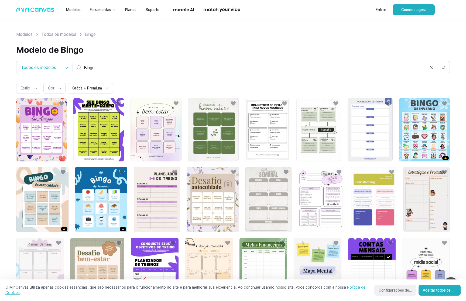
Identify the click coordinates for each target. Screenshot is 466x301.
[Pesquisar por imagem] (443, 67)
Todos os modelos (58, 34)
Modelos (24, 34)
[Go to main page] (35, 11)
